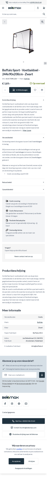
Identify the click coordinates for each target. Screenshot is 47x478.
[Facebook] (5, 403)
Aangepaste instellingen (23, 468)
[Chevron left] (4, 21)
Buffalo (27, 79)
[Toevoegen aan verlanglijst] (35, 90)
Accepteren (16, 461)
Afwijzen (31, 461)
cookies (19, 449)
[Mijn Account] (38, 8)
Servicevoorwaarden (24, 383)
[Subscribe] (42, 375)
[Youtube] (26, 403)
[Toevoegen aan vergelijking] (42, 90)
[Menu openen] (3, 8)
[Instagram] (12, 403)
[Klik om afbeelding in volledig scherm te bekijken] (42, 21)
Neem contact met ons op (23, 256)
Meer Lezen (27, 130)
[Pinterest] (19, 403)
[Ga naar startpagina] (14, 7)
